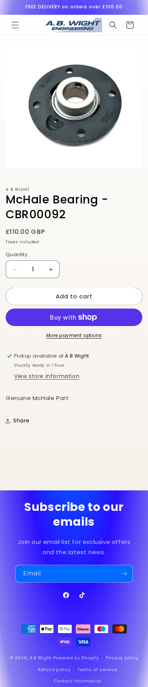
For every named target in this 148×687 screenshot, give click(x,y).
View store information (46, 376)
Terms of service (97, 670)
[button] (15, 25)
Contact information (78, 681)
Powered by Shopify (76, 658)
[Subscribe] (124, 574)
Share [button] (21, 420)
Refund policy (54, 670)
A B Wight (41, 658)
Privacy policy (122, 658)
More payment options (74, 335)
